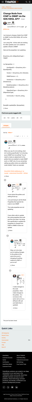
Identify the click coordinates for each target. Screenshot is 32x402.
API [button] (21, 117)
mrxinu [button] (10, 141)
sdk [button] (17, 117)
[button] (5, 23)
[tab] (6, 125)
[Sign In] (29, 2)
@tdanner (6, 29)
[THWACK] (12, 2)
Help (3, 344)
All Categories (5, 333)
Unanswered (16, 340)
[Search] (26, 2)
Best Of (4, 347)
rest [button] (4, 117)
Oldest (10, 133)
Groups (4, 342)
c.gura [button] (9, 22)
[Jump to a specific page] (27, 136)
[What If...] (13, 22)
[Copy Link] (26, 27)
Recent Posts (5, 335)
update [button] (13, 117)
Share (5, 108)
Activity (4, 337)
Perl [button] (8, 117)
